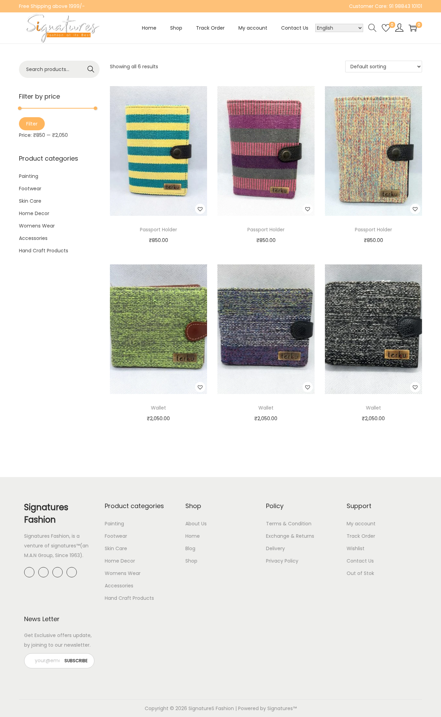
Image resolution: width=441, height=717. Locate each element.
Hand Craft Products (43, 250)
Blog (190, 548)
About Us (196, 523)
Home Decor (34, 213)
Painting (28, 176)
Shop (191, 560)
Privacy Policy (282, 560)
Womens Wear (37, 225)
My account (361, 523)
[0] (386, 28)
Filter (32, 123)
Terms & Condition (288, 523)
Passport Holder (158, 229)
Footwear (30, 188)
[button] (200, 209)
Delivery (275, 548)
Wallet (158, 407)
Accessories (33, 238)
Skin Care (30, 201)
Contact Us (360, 560)
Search (91, 69)
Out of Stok (360, 573)
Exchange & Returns (290, 536)
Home (192, 536)
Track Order (361, 536)
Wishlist (356, 548)
